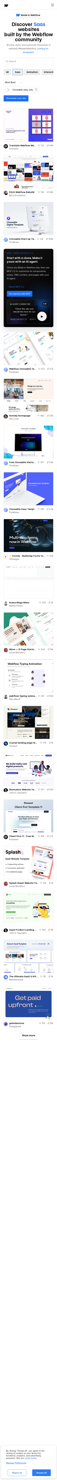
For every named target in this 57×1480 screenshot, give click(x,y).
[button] (16, 287)
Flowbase (14, 242)
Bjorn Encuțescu (17, 195)
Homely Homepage (19, 415)
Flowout (13, 746)
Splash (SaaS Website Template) (24, 883)
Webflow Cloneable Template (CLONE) (23, 369)
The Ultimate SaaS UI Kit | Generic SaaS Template (24, 976)
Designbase (15, 1026)
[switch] (7, 89)
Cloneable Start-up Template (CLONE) (22, 239)
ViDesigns (14, 559)
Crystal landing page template (24, 743)
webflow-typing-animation (23, 696)
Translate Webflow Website (22, 145)
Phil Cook (14, 419)
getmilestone (16, 1023)
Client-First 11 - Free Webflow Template (22, 836)
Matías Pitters (16, 606)
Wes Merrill (14, 699)
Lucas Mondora (17, 652)
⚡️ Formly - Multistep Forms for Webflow (27, 556)
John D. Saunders (18, 793)
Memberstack (16, 979)
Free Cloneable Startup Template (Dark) (22, 462)
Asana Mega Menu (19, 602)
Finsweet (13, 149)
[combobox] (13, 82)
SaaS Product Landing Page (23, 930)
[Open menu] (52, 5)
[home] (6, 5)
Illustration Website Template (23, 789)
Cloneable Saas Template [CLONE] (22, 509)
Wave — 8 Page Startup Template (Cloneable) (23, 649)
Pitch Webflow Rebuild (21, 192)
